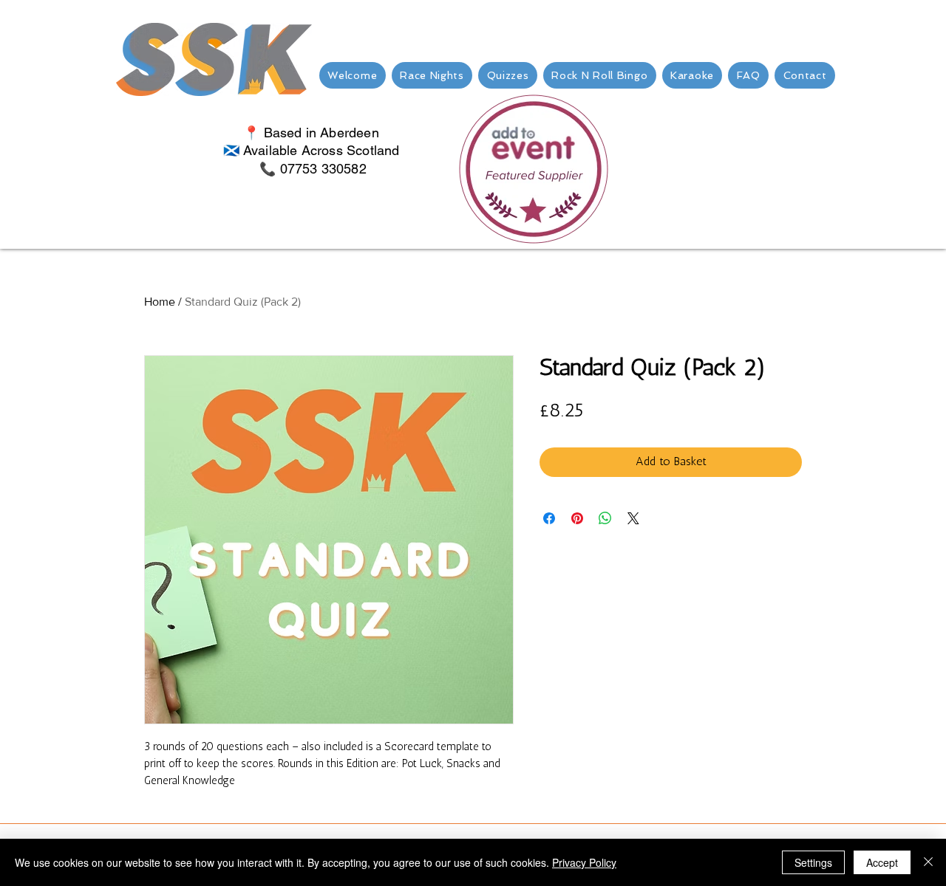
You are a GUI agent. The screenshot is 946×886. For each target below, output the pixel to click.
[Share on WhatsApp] (605, 518)
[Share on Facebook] (549, 518)
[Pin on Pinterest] (577, 518)
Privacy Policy (584, 862)
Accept (882, 862)
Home (159, 301)
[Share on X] (633, 518)
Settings (813, 862)
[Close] (928, 862)
